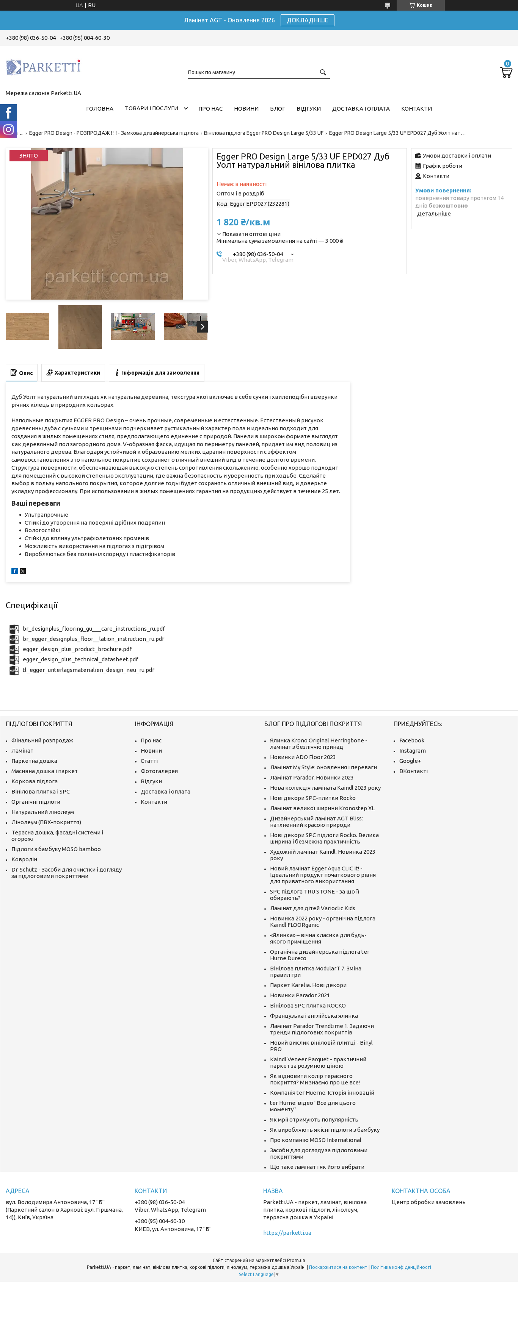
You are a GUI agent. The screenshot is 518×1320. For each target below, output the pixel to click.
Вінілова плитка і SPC (40, 791)
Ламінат (22, 750)
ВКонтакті (413, 771)
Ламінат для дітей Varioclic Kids (312, 908)
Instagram (412, 750)
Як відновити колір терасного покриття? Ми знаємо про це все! (315, 1079)
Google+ (410, 761)
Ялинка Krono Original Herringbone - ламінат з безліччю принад (318, 743)
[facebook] (14, 572)
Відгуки (309, 108)
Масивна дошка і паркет (44, 771)
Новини (246, 108)
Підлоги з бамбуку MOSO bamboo (56, 849)
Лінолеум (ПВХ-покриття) (46, 822)
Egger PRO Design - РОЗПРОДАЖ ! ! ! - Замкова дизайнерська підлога (114, 133)
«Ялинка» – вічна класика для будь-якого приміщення (318, 938)
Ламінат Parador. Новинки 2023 (312, 777)
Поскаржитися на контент (338, 1267)
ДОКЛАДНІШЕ (307, 20)
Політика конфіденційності (401, 1267)
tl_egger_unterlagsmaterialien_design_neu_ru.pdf (88, 670)
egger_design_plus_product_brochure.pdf (77, 649)
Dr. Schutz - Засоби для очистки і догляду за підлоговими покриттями (66, 872)
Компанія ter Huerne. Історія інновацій (322, 1092)
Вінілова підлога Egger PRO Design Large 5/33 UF (263, 133)
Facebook (411, 740)
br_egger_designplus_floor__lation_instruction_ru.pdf (93, 639)
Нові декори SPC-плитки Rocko (313, 798)
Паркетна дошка (34, 761)
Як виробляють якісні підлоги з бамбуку (325, 1129)
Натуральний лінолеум (42, 812)
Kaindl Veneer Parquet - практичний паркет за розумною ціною (318, 1062)
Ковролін (24, 859)
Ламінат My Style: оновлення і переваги (323, 767)
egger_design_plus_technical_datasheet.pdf (80, 659)
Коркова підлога (34, 781)
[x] (23, 572)
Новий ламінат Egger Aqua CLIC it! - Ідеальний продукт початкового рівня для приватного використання (323, 874)
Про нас (210, 108)
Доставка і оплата (361, 108)
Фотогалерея (159, 771)
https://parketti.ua (287, 1232)
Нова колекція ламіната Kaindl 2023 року (325, 787)
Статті (149, 761)
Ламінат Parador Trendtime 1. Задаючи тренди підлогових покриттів (322, 1029)
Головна (99, 108)
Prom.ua (296, 1260)
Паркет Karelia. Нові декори (308, 985)
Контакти (416, 108)
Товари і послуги (151, 108)
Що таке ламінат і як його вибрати (317, 1167)
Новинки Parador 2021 (300, 995)
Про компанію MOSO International (315, 1140)
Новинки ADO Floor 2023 (303, 757)
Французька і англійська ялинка (314, 1015)
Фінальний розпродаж (42, 740)
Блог (277, 108)
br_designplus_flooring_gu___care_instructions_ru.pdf (94, 628)
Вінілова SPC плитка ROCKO (308, 1005)
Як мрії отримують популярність (314, 1119)
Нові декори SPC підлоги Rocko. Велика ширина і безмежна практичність (324, 838)
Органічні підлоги (35, 801)
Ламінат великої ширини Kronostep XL (322, 808)
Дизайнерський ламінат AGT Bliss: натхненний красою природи (316, 821)
